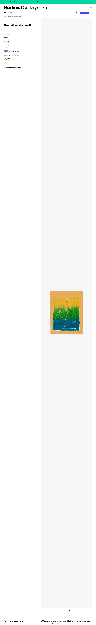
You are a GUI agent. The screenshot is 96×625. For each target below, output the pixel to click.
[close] (91, 2)
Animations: (86, 7)
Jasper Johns (7, 37)
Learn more (43, 1)
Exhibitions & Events (13, 12)
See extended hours (78, 7)
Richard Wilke (7, 45)
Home (5, 16)
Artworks (9, 16)
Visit (5, 12)
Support (72, 12)
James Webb (6, 54)
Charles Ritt (6, 41)
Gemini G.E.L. (7, 58)
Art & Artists (23, 12)
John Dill (6, 50)
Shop (77, 12)
